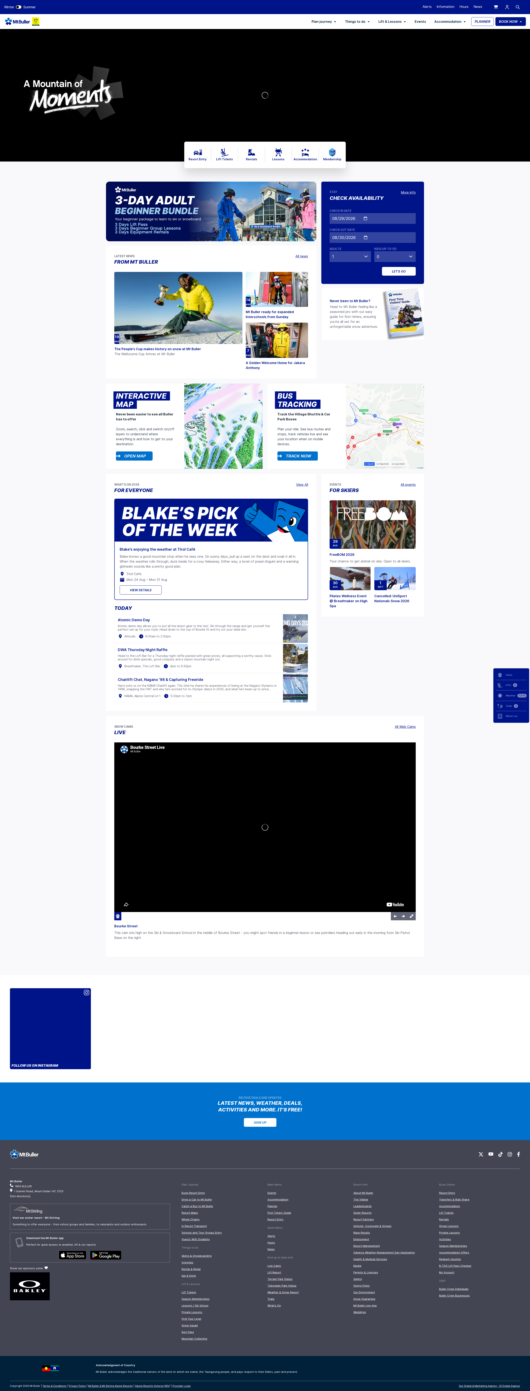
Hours (464, 7)
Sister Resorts (362, 1212)
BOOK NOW (508, 21)
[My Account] (507, 7)
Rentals (444, 1219)
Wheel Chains (191, 1219)
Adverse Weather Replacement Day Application (384, 1252)
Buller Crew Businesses (454, 1295)
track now (298, 456)
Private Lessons (192, 1312)
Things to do (355, 21)
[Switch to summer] (19, 7)
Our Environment (364, 1292)
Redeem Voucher (450, 1259)
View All (302, 485)
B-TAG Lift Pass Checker (455, 1265)
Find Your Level (191, 1318)
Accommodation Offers (454, 1252)
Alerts (427, 7)
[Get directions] (20, 1196)
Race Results (361, 1232)
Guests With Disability (196, 1239)
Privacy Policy (77, 1385)
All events (408, 485)
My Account (446, 1272)
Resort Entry (275, 1219)
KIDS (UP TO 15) (385, 249)
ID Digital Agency (509, 1385)
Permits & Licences (365, 1272)
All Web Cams (405, 727)
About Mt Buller (363, 1192)
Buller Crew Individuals (454, 1289)
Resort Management (366, 1245)
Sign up (260, 1122)
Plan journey (322, 21)
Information (445, 7)
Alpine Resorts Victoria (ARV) (152, 1385)
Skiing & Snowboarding (197, 1255)
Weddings (359, 1312)
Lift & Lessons (390, 21)
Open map (135, 456)
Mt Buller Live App (365, 1305)
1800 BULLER (23, 1186)
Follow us (35, 1065)
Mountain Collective (194, 1338)
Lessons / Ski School (195, 1305)
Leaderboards (362, 1206)
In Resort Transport (194, 1226)
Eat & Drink (189, 1275)
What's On (274, 1305)
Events (420, 21)
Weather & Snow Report (283, 1292)
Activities (187, 1262)
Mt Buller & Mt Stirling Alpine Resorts (110, 1385)
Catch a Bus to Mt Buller (197, 1206)
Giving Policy (361, 1285)
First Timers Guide (279, 1212)
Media (357, 1265)
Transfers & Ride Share (454, 1199)
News (477, 7)
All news (301, 256)
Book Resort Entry (193, 1192)
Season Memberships (196, 1299)
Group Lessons (449, 1226)
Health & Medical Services (370, 1259)
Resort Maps (190, 1212)
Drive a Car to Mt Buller (197, 1199)
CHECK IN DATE (340, 210)
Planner (272, 1206)
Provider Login (181, 1385)
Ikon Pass (188, 1332)
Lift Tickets (189, 1292)
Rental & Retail (191, 1269)
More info (408, 192)
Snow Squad (190, 1325)
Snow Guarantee (364, 1299)
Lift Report (274, 1272)
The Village (360, 1199)
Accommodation (447, 21)
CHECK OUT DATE (342, 230)
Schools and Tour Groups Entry (202, 1232)
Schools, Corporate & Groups (372, 1226)
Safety (357, 1279)
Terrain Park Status (280, 1279)
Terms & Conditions (54, 1385)
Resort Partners (363, 1219)
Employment (361, 1239)
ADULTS (335, 249)
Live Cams (274, 1265)
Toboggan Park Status (281, 1285)
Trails (271, 1299)
